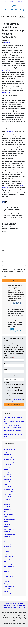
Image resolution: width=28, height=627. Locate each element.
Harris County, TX (8, 474)
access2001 (7, 42)
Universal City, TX (8, 576)
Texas (5, 447)
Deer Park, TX (7, 487)
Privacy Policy (10, 401)
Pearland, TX (7, 454)
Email (4, 256)
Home (6, 1)
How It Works (6, 605)
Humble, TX (7, 499)
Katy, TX (6, 502)
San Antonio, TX (8, 544)
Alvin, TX (6, 452)
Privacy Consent (7, 397)
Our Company (12, 1)
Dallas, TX (6, 541)
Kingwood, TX (7, 504)
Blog (14, 609)
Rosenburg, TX (8, 524)
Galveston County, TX (10, 462)
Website (4, 262)
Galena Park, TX (8, 492)
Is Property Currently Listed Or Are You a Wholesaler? (13, 376)
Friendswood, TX (8, 489)
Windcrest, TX (7, 574)
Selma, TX (6, 561)
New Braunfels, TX (9, 586)
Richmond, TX (7, 522)
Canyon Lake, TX (8, 556)
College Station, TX (9, 459)
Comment (5, 231)
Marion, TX (7, 581)
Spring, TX (6, 512)
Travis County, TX (8, 546)
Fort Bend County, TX (9, 519)
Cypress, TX (7, 484)
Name (4, 250)
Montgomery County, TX (10, 534)
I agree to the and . (15, 400)
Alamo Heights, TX (9, 566)
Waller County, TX (9, 539)
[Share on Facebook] (3, 202)
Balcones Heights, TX (10, 564)
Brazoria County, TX (9, 449)
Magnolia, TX (7, 507)
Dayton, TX (7, 531)
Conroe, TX (7, 536)
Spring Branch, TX (8, 514)
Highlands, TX (7, 497)
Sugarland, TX (7, 527)
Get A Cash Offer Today (10, 603)
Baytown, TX (7, 479)
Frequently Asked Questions (18, 605)
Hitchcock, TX (7, 467)
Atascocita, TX (8, 477)
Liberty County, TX (9, 529)
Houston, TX (7, 494)
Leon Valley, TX (8, 559)
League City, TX (8, 469)
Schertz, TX (7, 579)
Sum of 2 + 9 (5, 274)
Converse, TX (7, 594)
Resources (14, 607)
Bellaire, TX (7, 482)
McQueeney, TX (8, 551)
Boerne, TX (7, 569)
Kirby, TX (6, 554)
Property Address (9, 357)
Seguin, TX (6, 571)
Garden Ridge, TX (8, 589)
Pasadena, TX (7, 509)
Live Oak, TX (7, 591)
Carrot (14, 625)
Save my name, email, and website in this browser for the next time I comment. (13, 270)
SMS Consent (6, 382)
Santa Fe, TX (7, 472)
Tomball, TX (7, 517)
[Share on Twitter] (6, 202)
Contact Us (20, 1)
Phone (6, 363)
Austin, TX (6, 549)
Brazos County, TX (9, 457)
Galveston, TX (8, 464)
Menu (22, 16)
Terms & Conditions (17, 399)
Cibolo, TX (6, 584)
